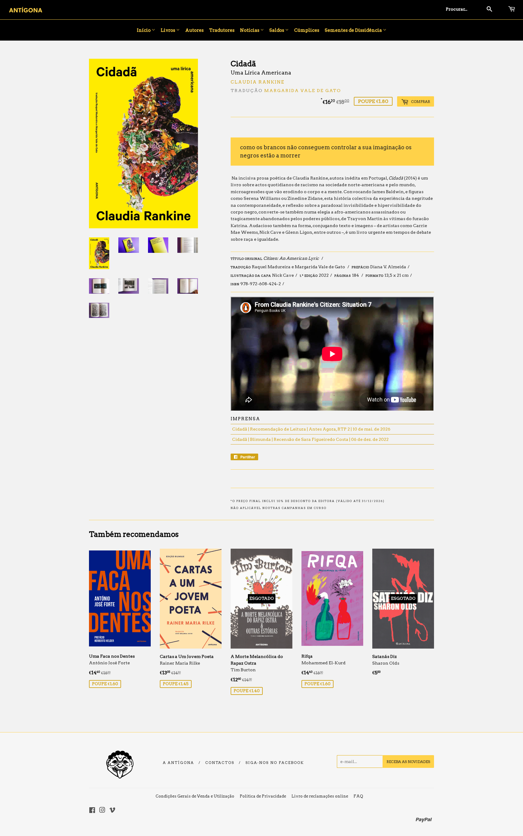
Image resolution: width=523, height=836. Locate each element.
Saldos (277, 30)
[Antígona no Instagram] (102, 810)
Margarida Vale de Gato (302, 90)
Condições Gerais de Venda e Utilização (195, 796)
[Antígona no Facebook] (92, 810)
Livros (168, 30)
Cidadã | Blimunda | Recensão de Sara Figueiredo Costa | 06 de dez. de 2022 (310, 439)
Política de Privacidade (263, 796)
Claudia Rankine (258, 82)
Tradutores (222, 30)
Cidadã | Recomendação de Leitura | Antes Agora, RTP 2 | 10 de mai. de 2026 (311, 429)
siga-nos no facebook (274, 763)
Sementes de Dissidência (354, 30)
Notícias (250, 30)
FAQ (358, 796)
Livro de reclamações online (319, 796)
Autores (194, 30)
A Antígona (178, 763)
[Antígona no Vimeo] (112, 810)
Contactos (219, 763)
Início (144, 30)
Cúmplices (306, 30)
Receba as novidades (408, 761)
